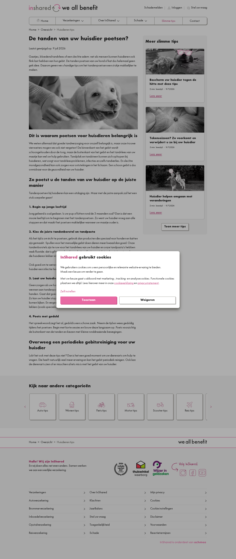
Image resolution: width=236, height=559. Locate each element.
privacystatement (148, 283)
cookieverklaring (124, 283)
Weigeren (147, 300)
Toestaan (88, 300)
